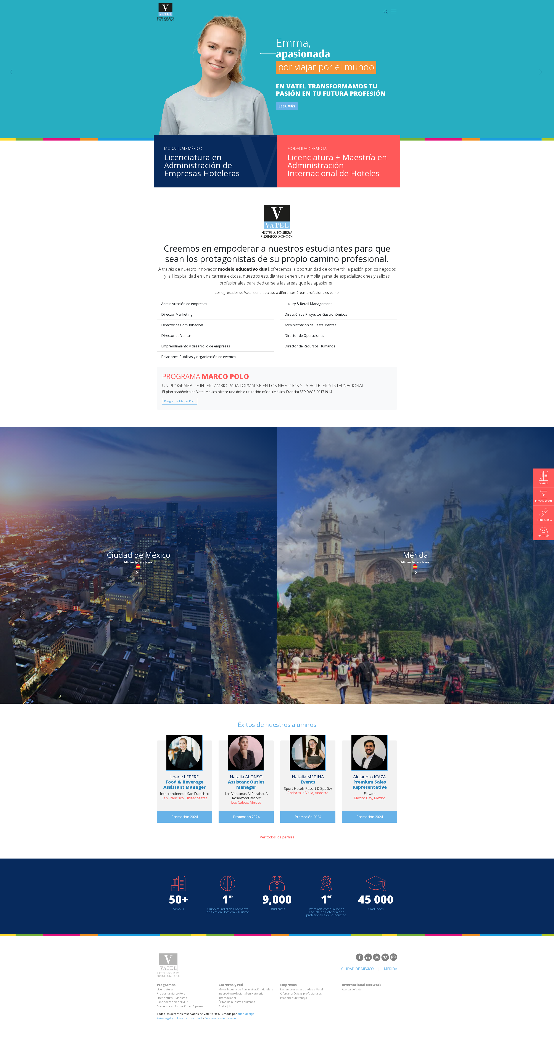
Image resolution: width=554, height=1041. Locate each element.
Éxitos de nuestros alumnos (237, 1002)
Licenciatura (165, 989)
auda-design (245, 1014)
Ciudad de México (357, 968)
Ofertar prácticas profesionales (301, 993)
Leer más (287, 106)
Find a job (225, 1006)
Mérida (390, 968)
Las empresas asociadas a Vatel (301, 989)
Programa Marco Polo (179, 401)
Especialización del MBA (172, 1002)
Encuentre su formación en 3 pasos (180, 1006)
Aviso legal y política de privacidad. (179, 1018)
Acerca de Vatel (352, 989)
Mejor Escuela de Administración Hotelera (246, 989)
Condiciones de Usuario (220, 1018)
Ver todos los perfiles (277, 837)
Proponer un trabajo (293, 998)
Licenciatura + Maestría (172, 998)
